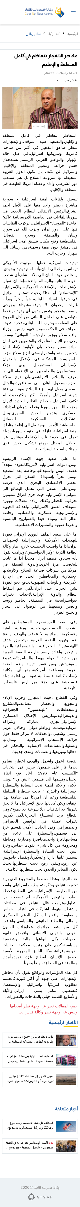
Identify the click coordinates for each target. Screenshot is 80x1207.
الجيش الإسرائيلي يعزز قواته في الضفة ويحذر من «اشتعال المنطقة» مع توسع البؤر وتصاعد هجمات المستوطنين (30, 1148)
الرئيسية (72, 34)
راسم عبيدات (64, 80)
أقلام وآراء (54, 34)
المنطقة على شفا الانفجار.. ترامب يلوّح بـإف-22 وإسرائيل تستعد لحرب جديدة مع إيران (31, 1128)
